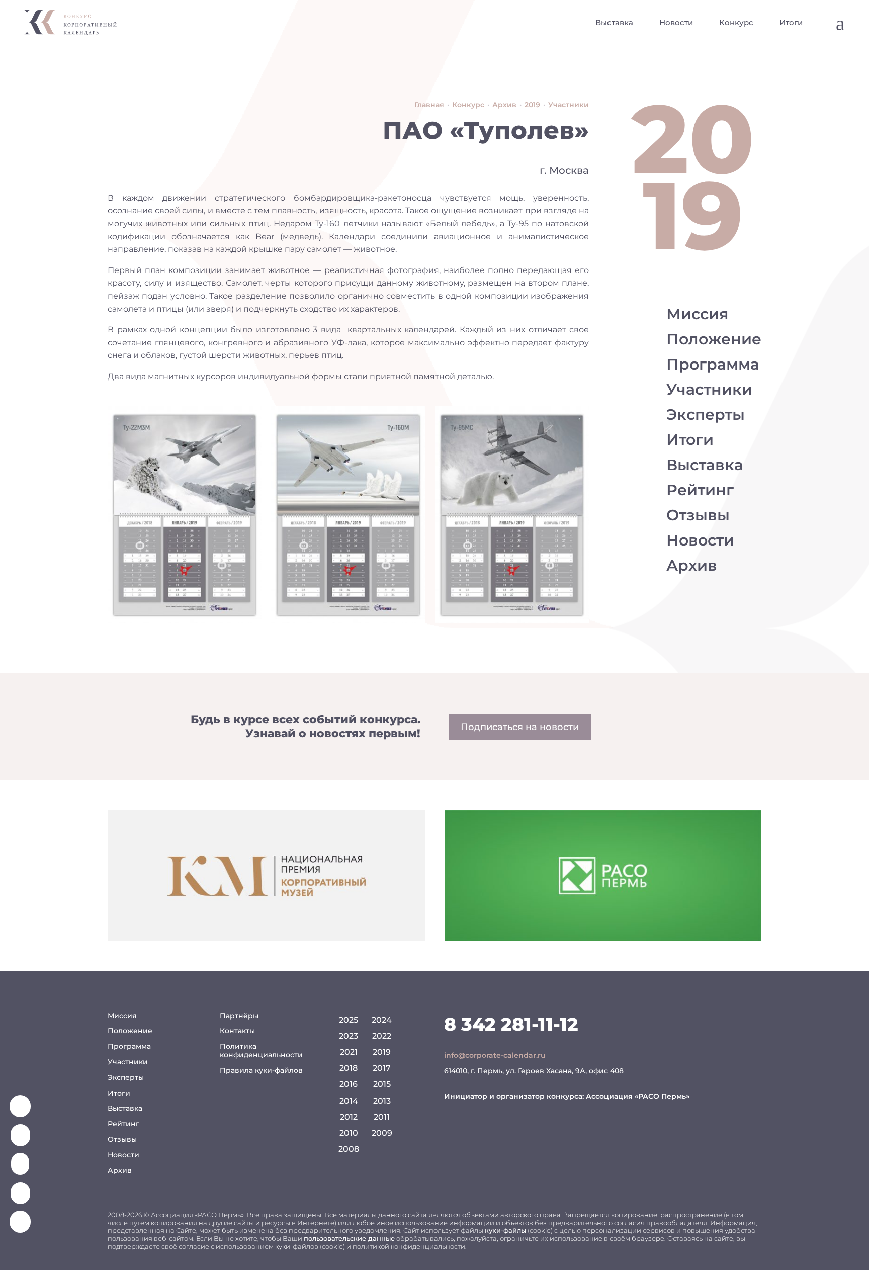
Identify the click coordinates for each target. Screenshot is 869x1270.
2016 (348, 1084)
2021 (349, 1052)
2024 (382, 1020)
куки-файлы (505, 1230)
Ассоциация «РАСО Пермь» (637, 1096)
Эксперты (705, 414)
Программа (712, 364)
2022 (381, 1036)
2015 (382, 1084)
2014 (348, 1101)
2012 (349, 1117)
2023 (348, 1036)
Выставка (614, 22)
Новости (676, 22)
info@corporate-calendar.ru (495, 1055)
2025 (348, 1020)
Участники (709, 389)
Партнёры (239, 1015)
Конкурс (736, 22)
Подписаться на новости (520, 727)
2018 (348, 1068)
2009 (382, 1133)
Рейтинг (700, 490)
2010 (348, 1133)
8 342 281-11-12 (511, 1024)
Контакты (237, 1030)
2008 (348, 1149)
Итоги (791, 22)
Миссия (697, 314)
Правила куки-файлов (261, 1070)
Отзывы (698, 515)
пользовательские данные (349, 1238)
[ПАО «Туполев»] (185, 514)
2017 (382, 1068)
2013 (382, 1101)
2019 (382, 1052)
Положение (713, 339)
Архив (691, 565)
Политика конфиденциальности (261, 1050)
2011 (382, 1117)
